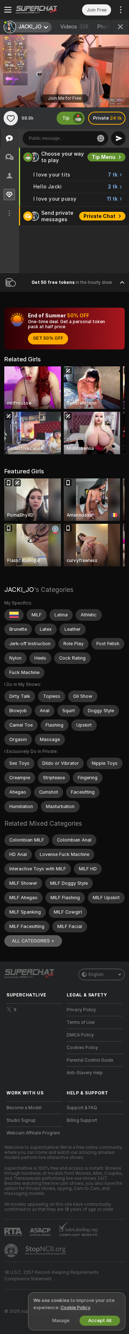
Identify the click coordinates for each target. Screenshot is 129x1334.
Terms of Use (81, 1022)
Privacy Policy (81, 1009)
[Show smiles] (100, 138)
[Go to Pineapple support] (11, 1250)
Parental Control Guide (90, 1060)
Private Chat (99, 216)
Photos (110, 26)
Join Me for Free (64, 98)
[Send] (118, 138)
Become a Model (24, 1107)
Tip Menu (103, 157)
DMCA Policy (80, 1035)
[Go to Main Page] (40, 9)
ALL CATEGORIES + (33, 940)
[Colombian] (14, 615)
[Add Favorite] (11, 118)
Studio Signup (21, 1120)
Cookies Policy (82, 1047)
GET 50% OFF (48, 338)
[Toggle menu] (8, 9)
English (96, 974)
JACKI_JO (19, 589)
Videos (74, 26)
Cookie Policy (75, 1307)
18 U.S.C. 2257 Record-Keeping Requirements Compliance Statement (51, 1275)
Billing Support (82, 1120)
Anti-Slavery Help (85, 1072)
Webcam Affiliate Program (33, 1133)
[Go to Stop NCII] (46, 1250)
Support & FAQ (82, 1107)
